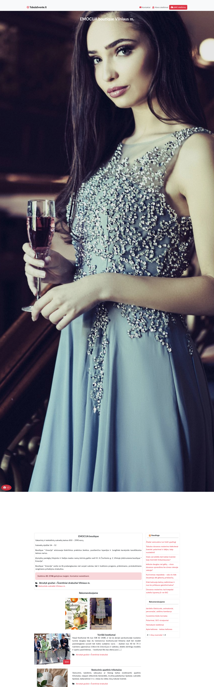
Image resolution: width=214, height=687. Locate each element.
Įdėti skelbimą (179, 7)
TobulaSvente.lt (38, 7)
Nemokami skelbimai (155, 625)
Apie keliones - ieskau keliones (159, 629)
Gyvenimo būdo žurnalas (156, 616)
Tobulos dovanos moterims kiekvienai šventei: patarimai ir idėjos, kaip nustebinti (162, 549)
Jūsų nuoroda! (156, 635)
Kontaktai (145, 7)
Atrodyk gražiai (82, 655)
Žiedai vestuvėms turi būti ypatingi (161, 542)
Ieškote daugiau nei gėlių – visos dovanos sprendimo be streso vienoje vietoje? (162, 567)
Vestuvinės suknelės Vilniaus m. (51, 586)
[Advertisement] (107, 510)
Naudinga (155, 535)
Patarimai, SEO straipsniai (157, 620)
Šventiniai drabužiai (99, 655)
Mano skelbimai (161, 7)
